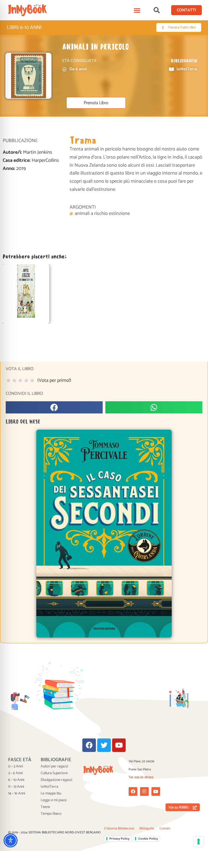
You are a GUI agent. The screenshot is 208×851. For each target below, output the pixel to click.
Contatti (165, 828)
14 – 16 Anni (16, 794)
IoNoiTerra (49, 787)
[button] (137, 10)
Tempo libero (51, 814)
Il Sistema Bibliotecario (119, 828)
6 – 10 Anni (16, 780)
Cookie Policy (148, 838)
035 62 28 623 (143, 777)
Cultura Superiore (54, 773)
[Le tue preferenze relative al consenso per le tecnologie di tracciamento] (198, 841)
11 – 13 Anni (16, 787)
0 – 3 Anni (15, 767)
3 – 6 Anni (15, 773)
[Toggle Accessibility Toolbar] (10, 840)
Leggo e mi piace (54, 800)
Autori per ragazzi (54, 767)
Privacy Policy (119, 838)
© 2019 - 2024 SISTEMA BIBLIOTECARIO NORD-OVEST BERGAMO (54, 832)
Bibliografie (146, 828)
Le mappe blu (51, 794)
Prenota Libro (96, 103)
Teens (45, 807)
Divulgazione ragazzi (56, 780)
